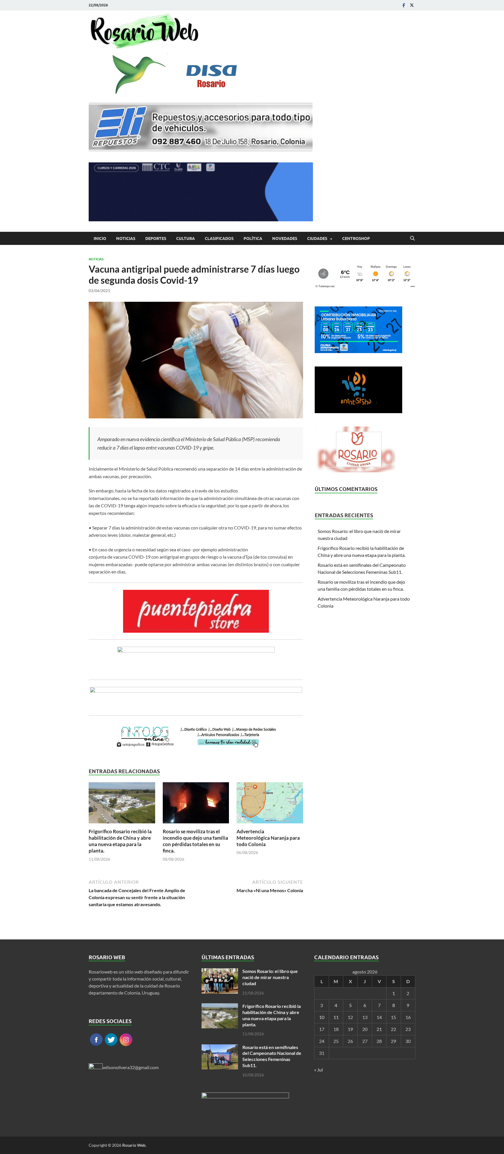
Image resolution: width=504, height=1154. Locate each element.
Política (253, 238)
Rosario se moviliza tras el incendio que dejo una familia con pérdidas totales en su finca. (195, 841)
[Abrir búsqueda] (412, 238)
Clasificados (219, 238)
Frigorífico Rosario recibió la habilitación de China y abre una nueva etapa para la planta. (120, 841)
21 (379, 1029)
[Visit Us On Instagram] (125, 1045)
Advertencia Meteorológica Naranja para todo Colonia (268, 837)
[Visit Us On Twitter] (111, 1045)
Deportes (155, 238)
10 (321, 1017)
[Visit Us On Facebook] (96, 1045)
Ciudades (317, 238)
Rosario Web (134, 1145)
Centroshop (356, 238)
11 (336, 1017)
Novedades (284, 238)
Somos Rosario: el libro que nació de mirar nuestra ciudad (270, 977)
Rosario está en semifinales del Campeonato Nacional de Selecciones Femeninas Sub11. (271, 1056)
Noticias (125, 238)
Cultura (185, 238)
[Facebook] (403, 5)
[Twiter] (411, 5)
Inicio (100, 238)
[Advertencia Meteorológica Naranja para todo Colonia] (270, 804)
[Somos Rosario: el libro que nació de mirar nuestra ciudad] (220, 971)
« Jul (318, 1069)
